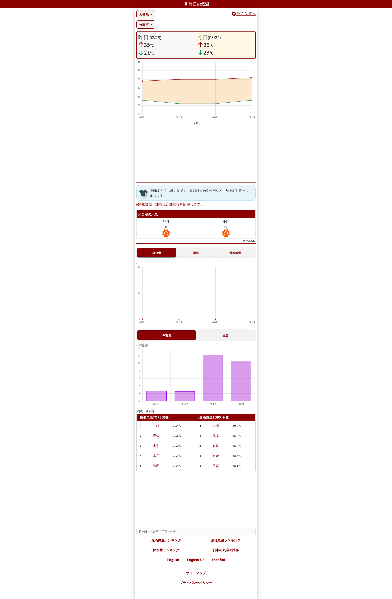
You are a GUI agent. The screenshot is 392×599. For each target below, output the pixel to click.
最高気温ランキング (166, 540)
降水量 (157, 253)
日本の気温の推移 (226, 550)
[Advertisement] (196, 153)
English (173, 560)
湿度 (225, 335)
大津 (216, 425)
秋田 (156, 466)
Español (218, 560)
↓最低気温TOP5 (149, 417)
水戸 (156, 455)
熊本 (216, 435)
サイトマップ (196, 573)
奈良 (216, 445)
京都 (216, 455)
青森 (156, 435)
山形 (156, 445)
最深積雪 (235, 253)
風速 (196, 253)
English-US (195, 560)
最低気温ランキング (226, 540)
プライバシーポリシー (196, 582)
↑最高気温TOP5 (209, 417)
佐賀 (216, 466)
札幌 (156, 425)
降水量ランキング (166, 550)
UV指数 (167, 335)
